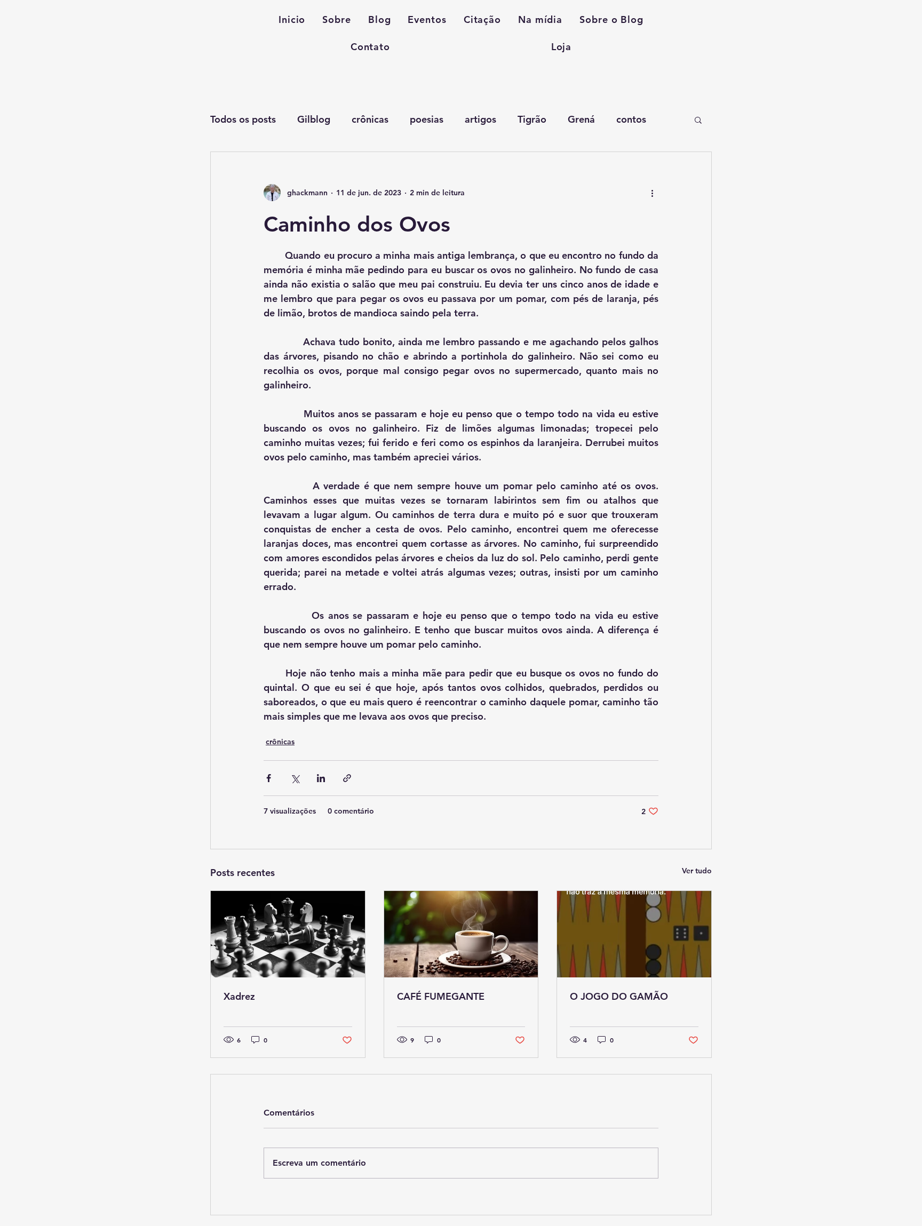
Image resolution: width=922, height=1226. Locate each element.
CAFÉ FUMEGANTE (440, 996)
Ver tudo (697, 870)
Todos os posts (243, 119)
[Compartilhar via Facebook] (269, 778)
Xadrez (239, 996)
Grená (581, 119)
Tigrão (532, 119)
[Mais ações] (652, 192)
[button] (698, 119)
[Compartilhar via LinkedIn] (321, 778)
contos (631, 119)
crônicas (370, 119)
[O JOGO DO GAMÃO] (634, 934)
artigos (480, 119)
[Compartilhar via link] (347, 778)
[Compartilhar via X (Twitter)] (295, 778)
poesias (426, 119)
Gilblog (313, 119)
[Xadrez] (288, 934)
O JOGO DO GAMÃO (619, 996)
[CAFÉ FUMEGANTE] (461, 934)
